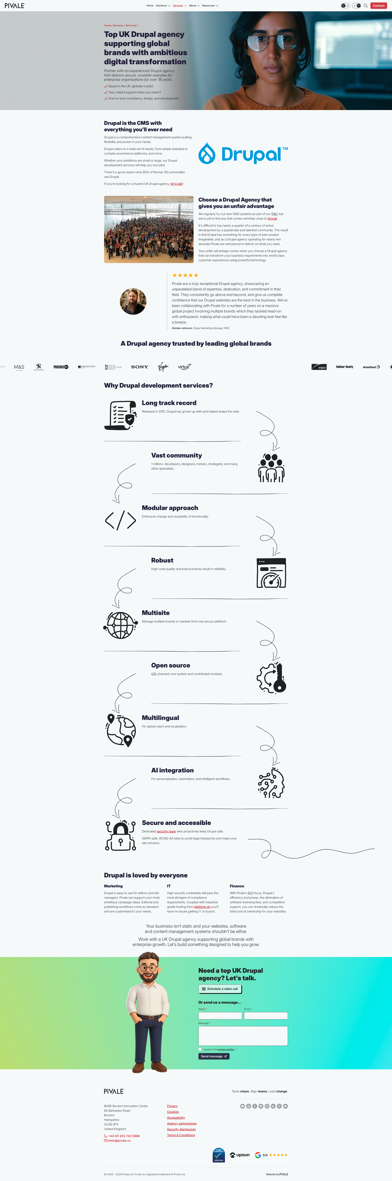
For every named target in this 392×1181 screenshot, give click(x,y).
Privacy (172, 1106)
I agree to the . (220, 1049)
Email (247, 1009)
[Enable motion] (356, 5)
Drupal (272, 218)
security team (166, 831)
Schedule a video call (222, 989)
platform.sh (202, 907)
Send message (212, 1056)
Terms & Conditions (181, 1135)
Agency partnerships (181, 1123)
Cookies (173, 1112)
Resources (208, 5)
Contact (378, 5)
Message (203, 1023)
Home (150, 5)
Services (178, 5)
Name (201, 1009)
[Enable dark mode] (345, 5)
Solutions (161, 5)
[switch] (345, 5)
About (192, 5)
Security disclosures (181, 1129)
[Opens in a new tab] (242, 1106)
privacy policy (226, 1049)
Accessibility (176, 1117)
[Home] (14, 5)
